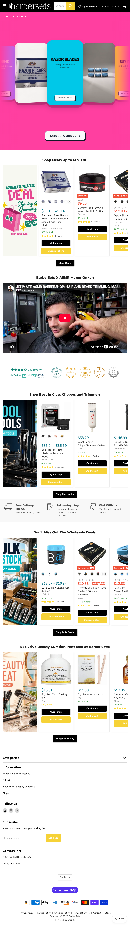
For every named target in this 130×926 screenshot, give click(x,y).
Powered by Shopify (65, 919)
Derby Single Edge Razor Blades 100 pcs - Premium (92, 591)
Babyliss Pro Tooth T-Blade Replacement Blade (53, 453)
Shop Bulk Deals (65, 632)
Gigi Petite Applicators (90, 694)
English (63, 877)
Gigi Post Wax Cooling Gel (54, 696)
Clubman (118, 701)
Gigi (43, 701)
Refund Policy (44, 912)
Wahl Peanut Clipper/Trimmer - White (91, 443)
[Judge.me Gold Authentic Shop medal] (71, 372)
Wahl (80, 448)
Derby (116, 225)
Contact (97, 912)
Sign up (53, 838)
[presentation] (69, 201)
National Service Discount (16, 773)
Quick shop (56, 243)
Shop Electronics (65, 494)
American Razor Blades (52, 228)
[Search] (70, 6)
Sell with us (9, 780)
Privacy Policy (26, 912)
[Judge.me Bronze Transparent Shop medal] (99, 372)
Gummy (81, 214)
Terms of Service (81, 912)
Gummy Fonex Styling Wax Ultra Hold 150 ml (91, 209)
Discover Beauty (65, 738)
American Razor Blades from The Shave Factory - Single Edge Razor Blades (55, 220)
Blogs (6, 793)
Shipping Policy (62, 912)
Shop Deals (65, 263)
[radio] (43, 201)
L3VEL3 (45, 594)
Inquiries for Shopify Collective (19, 786)
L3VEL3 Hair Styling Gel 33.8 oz (55, 589)
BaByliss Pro (47, 459)
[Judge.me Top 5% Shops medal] (113, 372)
